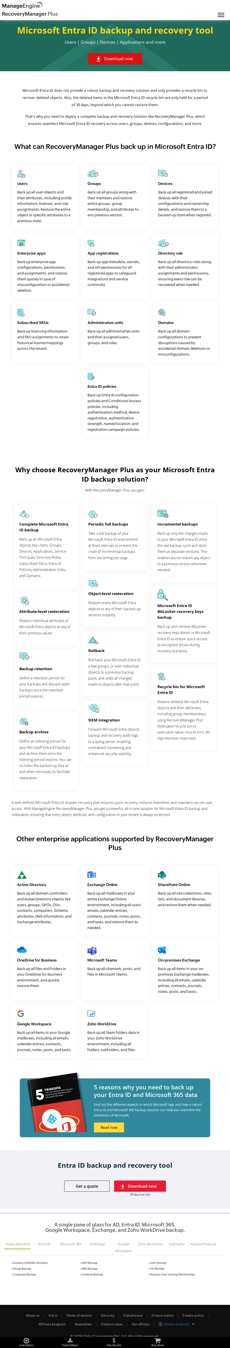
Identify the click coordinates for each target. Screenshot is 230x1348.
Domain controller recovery (30, 1262)
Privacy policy (162, 1315)
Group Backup (22, 1268)
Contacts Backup (92, 1274)
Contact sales (112, 1324)
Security (107, 1315)
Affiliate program (52, 1324)
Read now (109, 1127)
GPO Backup (89, 1262)
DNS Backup (89, 1268)
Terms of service (79, 1315)
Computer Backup (24, 1274)
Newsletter (83, 1324)
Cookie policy (193, 1315)
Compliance (132, 1315)
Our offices (140, 1324)
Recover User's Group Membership (172, 1274)
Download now (118, 58)
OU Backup (157, 1268)
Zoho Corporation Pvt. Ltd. (105, 1336)
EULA (53, 1315)
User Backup (158, 1262)
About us (33, 1315)
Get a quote (87, 1186)
